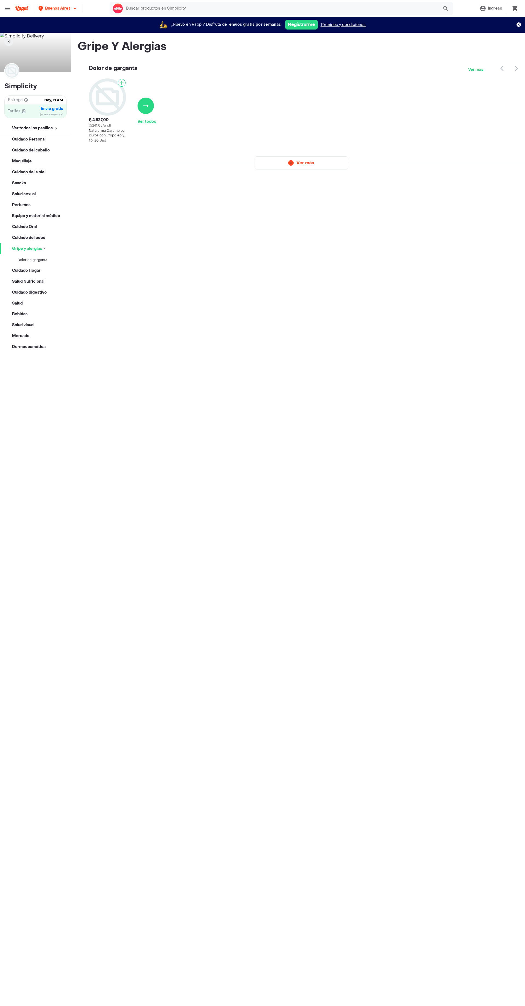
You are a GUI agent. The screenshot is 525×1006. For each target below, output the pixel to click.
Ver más (475, 69)
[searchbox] (281, 8)
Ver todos (147, 121)
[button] (57, 8)
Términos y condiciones (343, 24)
